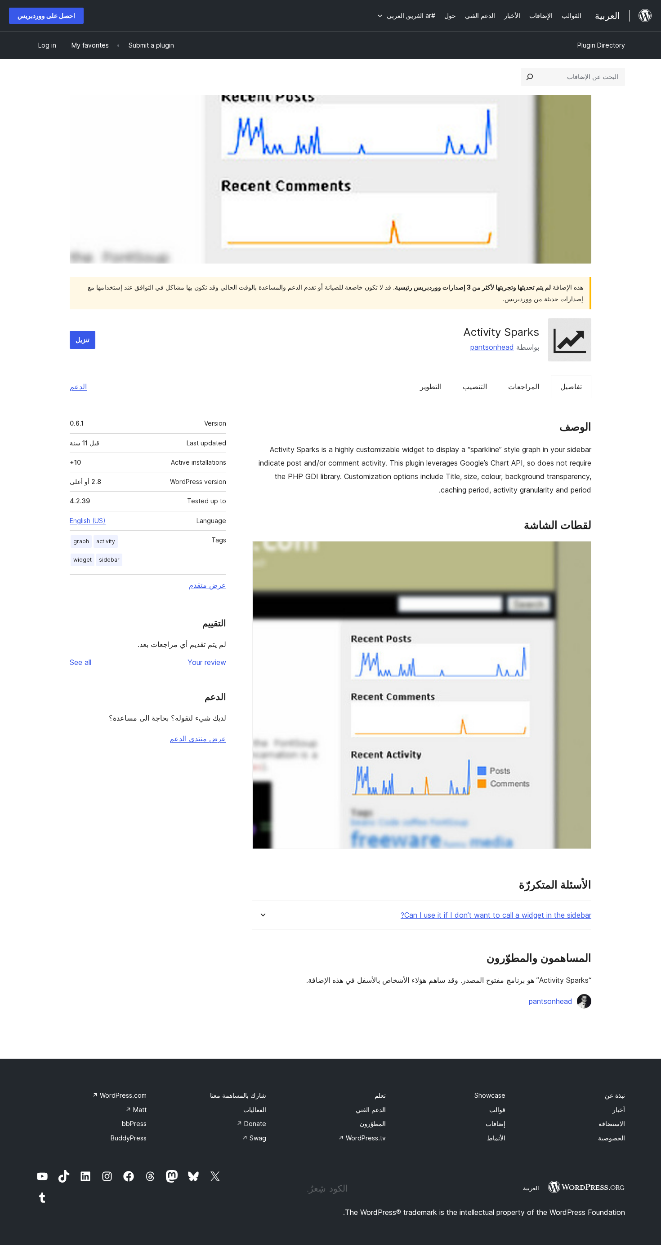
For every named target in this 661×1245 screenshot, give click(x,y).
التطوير (431, 386)
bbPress (134, 1123)
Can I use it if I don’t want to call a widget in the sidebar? (496, 915)
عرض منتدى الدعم (198, 738)
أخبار (618, 1109)
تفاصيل (571, 386)
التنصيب (475, 386)
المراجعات (523, 386)
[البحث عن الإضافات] (530, 77)
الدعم (78, 386)
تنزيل (82, 339)
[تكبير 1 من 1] (579, 553)
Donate (251, 1123)
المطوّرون (373, 1123)
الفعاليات (254, 1109)
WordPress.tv (362, 1138)
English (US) (88, 520)
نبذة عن (615, 1095)
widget (82, 559)
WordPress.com (119, 1095)
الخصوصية (611, 1138)
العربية (531, 1188)
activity (105, 541)
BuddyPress (129, 1138)
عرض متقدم (207, 585)
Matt (136, 1109)
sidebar (109, 559)
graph (81, 541)
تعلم (380, 1095)
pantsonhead (492, 347)
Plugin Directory (601, 45)
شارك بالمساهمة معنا (238, 1095)
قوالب (497, 1109)
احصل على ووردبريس (46, 15)
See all (80, 662)
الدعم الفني (371, 1109)
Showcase (489, 1095)
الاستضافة (611, 1123)
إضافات (495, 1123)
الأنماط (496, 1138)
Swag (254, 1138)
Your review (207, 662)
